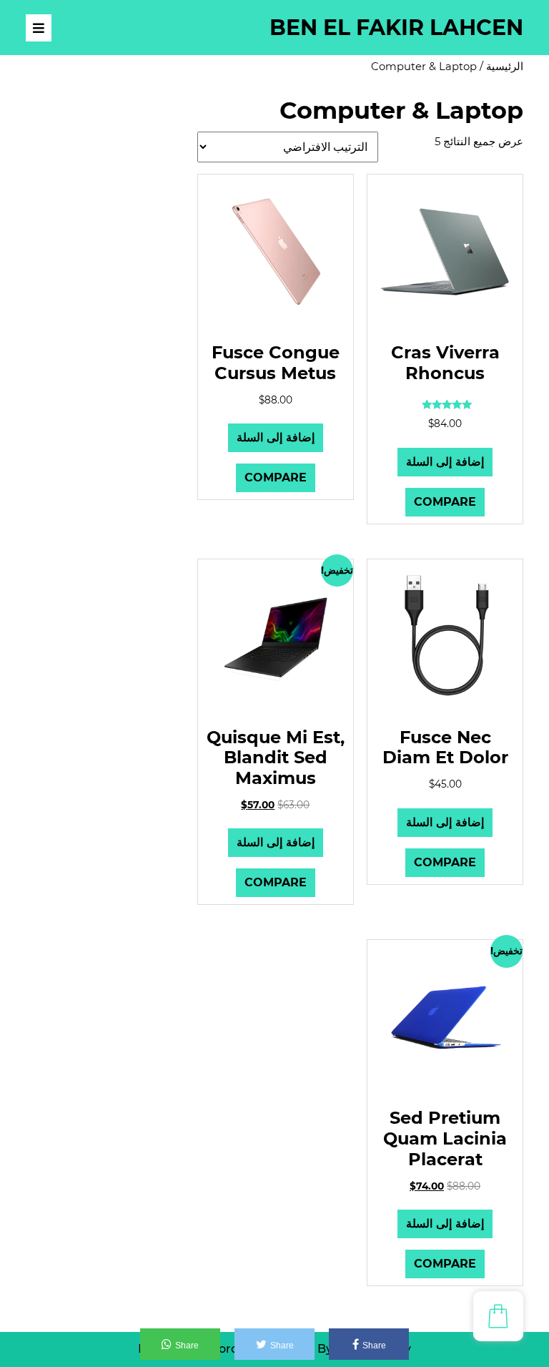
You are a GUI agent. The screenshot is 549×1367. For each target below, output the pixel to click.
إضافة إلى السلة (445, 462)
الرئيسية (504, 66)
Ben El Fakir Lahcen (396, 27)
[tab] (38, 28)
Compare (445, 502)
